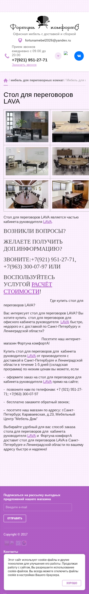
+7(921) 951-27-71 (29, 60)
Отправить (14, 518)
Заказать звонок (24, 65)
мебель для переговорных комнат (37, 80)
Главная (6, 80)
